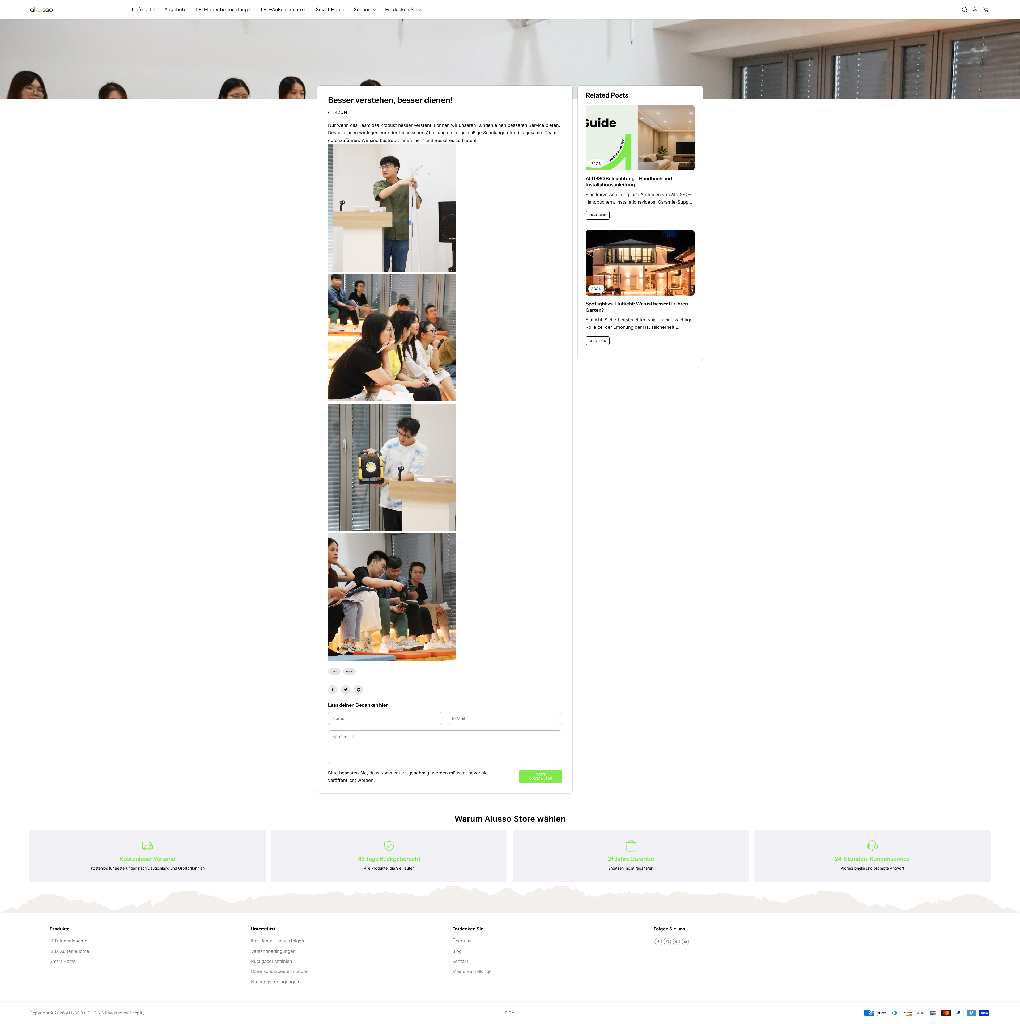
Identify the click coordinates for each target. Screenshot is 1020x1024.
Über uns (461, 940)
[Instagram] (667, 941)
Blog (457, 951)
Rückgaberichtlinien (271, 961)
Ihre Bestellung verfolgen (277, 940)
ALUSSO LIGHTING (85, 1012)
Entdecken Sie (402, 9)
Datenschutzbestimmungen (280, 971)
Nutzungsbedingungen (275, 981)
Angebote (175, 9)
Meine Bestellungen (473, 971)
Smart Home (330, 9)
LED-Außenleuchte (282, 9)
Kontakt (460, 961)
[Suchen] (964, 9)
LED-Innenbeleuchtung (222, 9)
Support (363, 9)
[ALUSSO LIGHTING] (41, 9)
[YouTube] (685, 941)
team (349, 671)
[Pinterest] (358, 689)
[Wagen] (986, 9)
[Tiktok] (676, 941)
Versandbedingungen (273, 951)
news (334, 671)
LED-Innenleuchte (68, 940)
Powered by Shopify (125, 1012)
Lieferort (142, 9)
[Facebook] (332, 689)
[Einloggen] (975, 9)
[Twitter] (345, 689)
